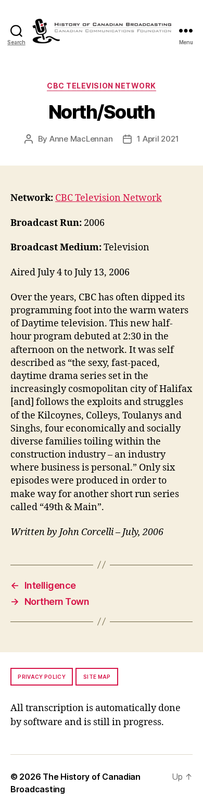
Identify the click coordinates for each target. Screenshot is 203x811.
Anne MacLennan (80, 139)
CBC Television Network (101, 85)
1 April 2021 (158, 139)
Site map (97, 677)
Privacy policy (42, 677)
